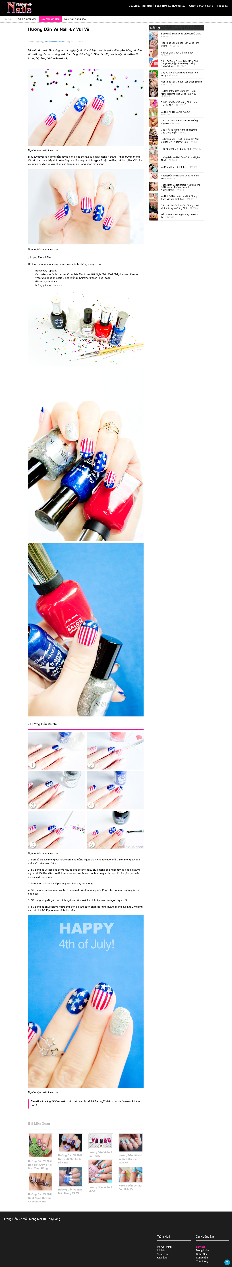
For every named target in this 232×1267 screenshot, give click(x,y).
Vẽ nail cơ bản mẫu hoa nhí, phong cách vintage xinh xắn (179, 197)
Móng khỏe (202, 1250)
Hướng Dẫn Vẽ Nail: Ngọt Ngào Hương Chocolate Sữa (40, 1198)
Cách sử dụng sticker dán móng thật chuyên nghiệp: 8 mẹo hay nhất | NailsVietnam (179, 63)
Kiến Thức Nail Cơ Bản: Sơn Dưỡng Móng (181, 81)
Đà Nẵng (162, 1257)
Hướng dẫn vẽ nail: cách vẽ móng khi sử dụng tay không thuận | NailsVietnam (180, 187)
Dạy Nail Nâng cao (75, 18)
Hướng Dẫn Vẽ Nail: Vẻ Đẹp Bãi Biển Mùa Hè (131, 1159)
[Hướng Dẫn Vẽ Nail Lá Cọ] (100, 1171)
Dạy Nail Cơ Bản (50, 18)
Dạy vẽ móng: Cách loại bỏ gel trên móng (179, 74)
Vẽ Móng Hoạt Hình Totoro (174, 166)
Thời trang (202, 1261)
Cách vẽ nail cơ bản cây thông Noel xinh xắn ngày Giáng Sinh (180, 207)
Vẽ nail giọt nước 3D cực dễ (175, 112)
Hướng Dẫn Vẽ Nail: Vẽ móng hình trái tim (180, 177)
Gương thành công (201, 5)
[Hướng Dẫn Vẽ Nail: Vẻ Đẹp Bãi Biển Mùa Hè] (131, 1142)
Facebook (222, 5)
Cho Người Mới (27, 18)
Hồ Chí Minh (164, 1246)
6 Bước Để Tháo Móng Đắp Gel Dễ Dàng (181, 33)
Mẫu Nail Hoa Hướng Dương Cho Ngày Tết (180, 216)
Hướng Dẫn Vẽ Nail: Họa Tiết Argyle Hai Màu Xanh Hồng (40, 1165)
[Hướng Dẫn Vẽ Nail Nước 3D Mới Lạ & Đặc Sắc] (70, 1142)
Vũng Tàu (163, 1253)
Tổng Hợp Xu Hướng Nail (170, 5)
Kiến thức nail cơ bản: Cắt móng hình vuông (180, 44)
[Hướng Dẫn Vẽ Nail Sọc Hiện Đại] (131, 1174)
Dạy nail (7, 18)
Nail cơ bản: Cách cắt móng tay (177, 52)
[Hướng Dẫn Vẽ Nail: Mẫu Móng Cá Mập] (70, 1176)
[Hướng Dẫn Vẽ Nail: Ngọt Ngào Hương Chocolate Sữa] (40, 1181)
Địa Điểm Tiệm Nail (140, 5)
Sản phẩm (202, 1257)
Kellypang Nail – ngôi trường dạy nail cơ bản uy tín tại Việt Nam (180, 140)
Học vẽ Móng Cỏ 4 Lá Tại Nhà (176, 148)
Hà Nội (161, 1250)
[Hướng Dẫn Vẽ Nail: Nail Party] (100, 1141)
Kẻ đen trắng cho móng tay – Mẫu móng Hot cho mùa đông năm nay (178, 92)
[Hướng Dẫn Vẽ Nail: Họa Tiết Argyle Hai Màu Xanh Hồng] (40, 1145)
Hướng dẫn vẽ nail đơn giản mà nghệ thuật (180, 159)
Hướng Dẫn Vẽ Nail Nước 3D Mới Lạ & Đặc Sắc (70, 1159)
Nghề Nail (201, 1253)
